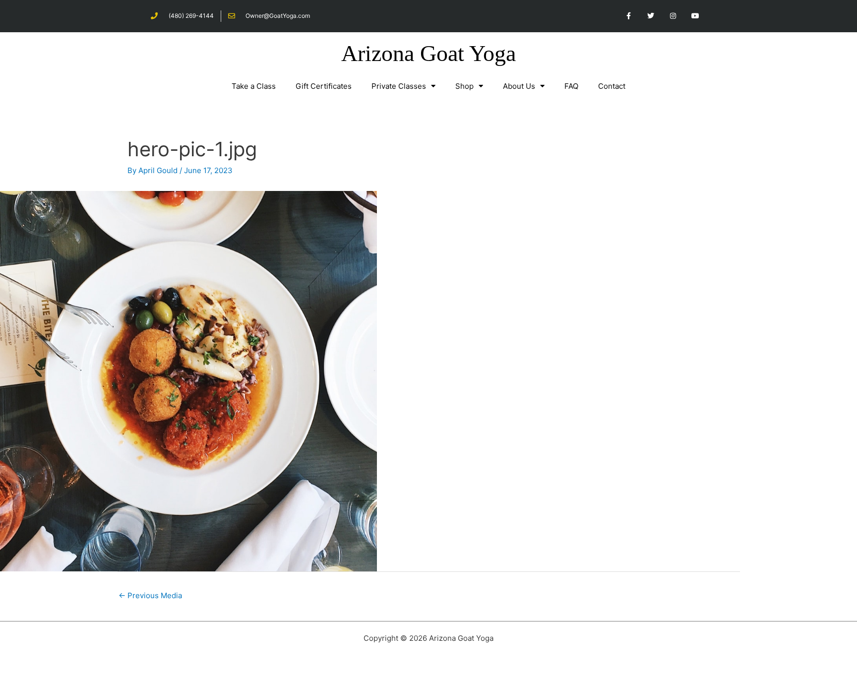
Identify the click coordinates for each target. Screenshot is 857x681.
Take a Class (254, 86)
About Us (519, 86)
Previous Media (150, 595)
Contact (611, 86)
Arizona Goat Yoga (428, 53)
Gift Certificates (324, 86)
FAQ (571, 86)
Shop (464, 86)
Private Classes (398, 86)
